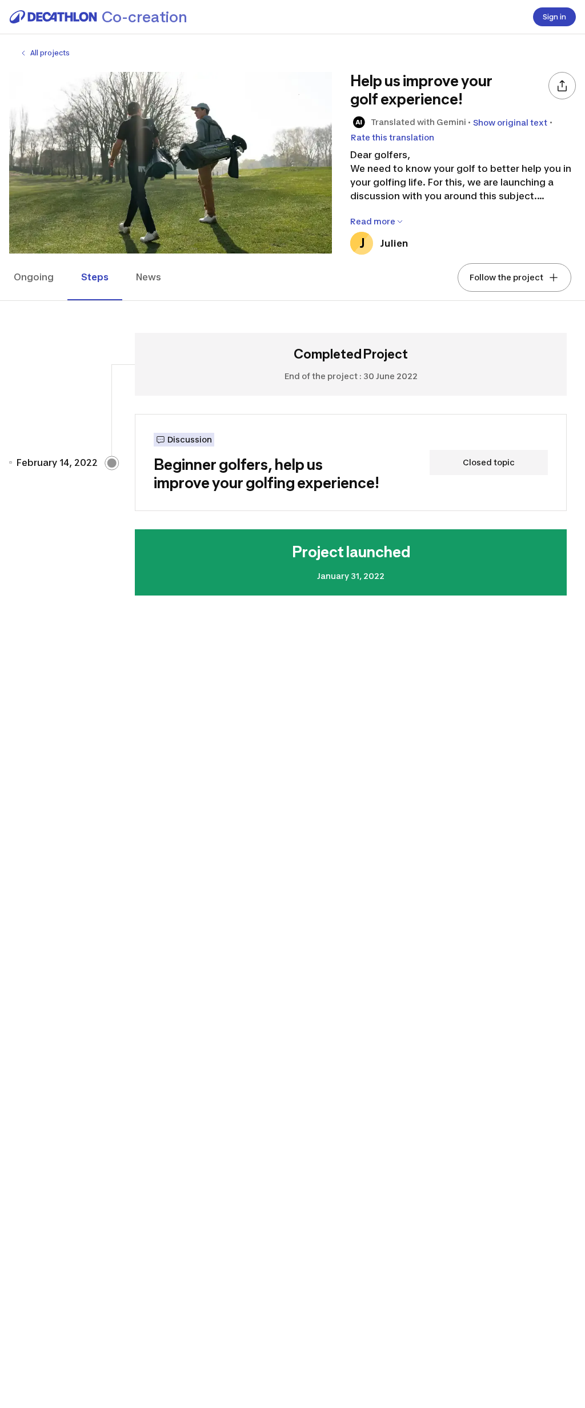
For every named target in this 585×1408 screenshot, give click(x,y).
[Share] (562, 85)
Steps (95, 277)
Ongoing (34, 277)
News (148, 277)
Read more (372, 221)
